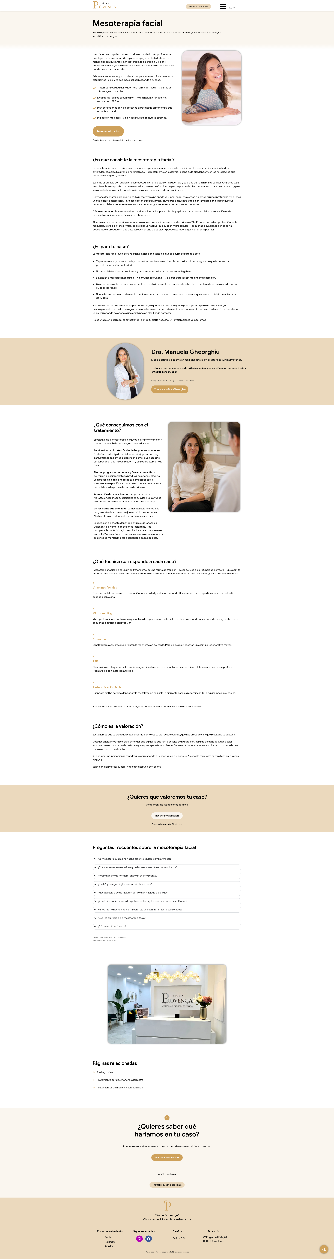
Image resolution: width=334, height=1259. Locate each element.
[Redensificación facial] (94, 682)
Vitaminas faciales (105, 587)
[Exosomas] (94, 634)
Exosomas (99, 639)
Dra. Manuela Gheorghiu (115, 937)
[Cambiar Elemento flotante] (324, 1249)
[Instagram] (139, 1239)
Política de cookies (181, 1252)
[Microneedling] (94, 608)
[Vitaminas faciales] (94, 582)
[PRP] (94, 656)
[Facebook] (148, 1239)
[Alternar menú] (223, 6)
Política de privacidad (164, 1252)
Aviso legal (150, 1252)
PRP (95, 661)
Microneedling (102, 613)
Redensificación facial (107, 687)
